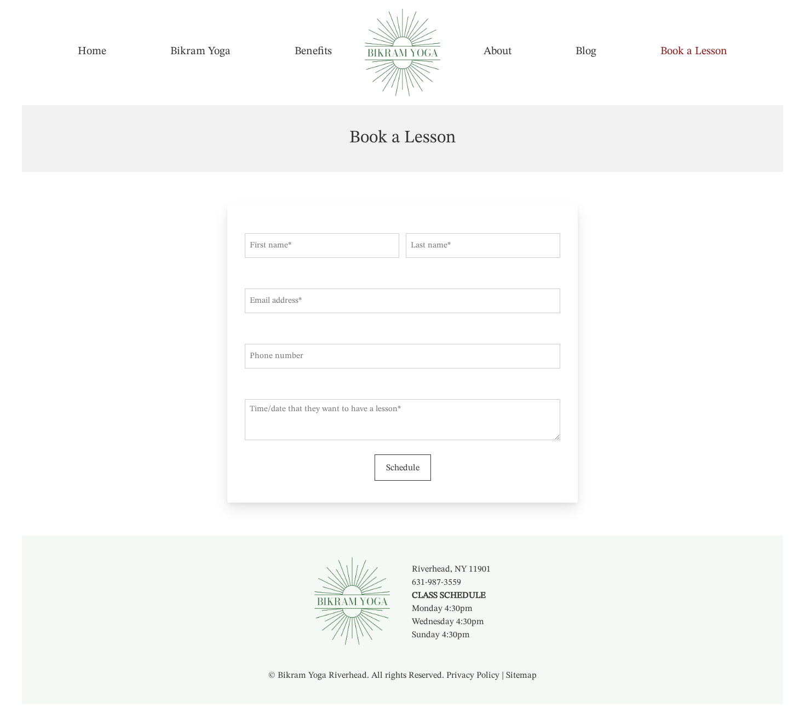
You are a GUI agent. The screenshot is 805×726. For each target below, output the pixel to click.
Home (92, 51)
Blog (586, 51)
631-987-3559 (436, 582)
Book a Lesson (693, 51)
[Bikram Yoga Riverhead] (402, 52)
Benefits (313, 51)
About (497, 51)
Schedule (402, 468)
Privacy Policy (472, 675)
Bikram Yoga (200, 51)
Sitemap (521, 675)
